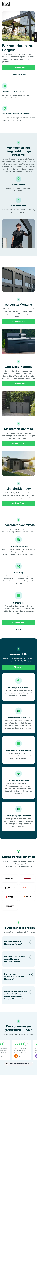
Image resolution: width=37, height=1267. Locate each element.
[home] (6, 3)
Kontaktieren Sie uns (18, 74)
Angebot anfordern (18, 68)
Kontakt (18, 629)
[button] (33, 4)
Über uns (18, 667)
